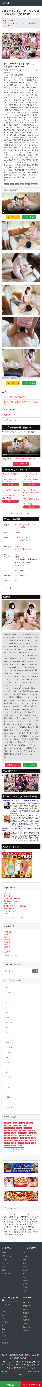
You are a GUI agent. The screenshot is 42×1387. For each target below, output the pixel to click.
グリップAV (19, 575)
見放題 (4, 1270)
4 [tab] (13, 793)
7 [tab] (23, 793)
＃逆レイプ (25, 1140)
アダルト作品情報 (10, 410)
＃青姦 (13, 1133)
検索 (35, 971)
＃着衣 (27, 1138)
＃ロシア (20, 1143)
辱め (7, 1012)
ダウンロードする (21, 463)
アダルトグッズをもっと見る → (21, 513)
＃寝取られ (30, 1123)
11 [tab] (35, 793)
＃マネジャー (28, 1128)
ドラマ (8, 1087)
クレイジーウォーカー (12, 898)
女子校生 (9, 1047)
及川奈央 (7, 952)
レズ (7, 1067)
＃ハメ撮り (29, 1135)
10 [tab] (32, 793)
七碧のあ (7, 947)
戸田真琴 (7, 944)
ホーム (4, 1253)
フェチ (8, 992)
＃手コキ (6, 1143)
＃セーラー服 (33, 1133)
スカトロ (9, 997)
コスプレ (9, 1077)
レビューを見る (29, 217)
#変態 (21, 184)
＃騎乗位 (33, 1140)
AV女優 (4, 1259)
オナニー (9, 1092)
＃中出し (6, 1130)
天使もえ (7, 942)
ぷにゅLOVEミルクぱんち (10, 495)
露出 (7, 1057)
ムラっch (7, 896)
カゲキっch (8, 893)
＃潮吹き (14, 1130)
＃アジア (6, 1145)
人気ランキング (7, 1256)
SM (7, 987)
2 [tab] (7, 793)
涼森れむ (7, 937)
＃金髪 (13, 1143)
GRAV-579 (18, 532)
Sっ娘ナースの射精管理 (9, 479)
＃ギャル (6, 1133)
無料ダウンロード (13, 765)
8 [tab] (26, 793)
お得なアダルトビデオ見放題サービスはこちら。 (19, 459)
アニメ (8, 1102)
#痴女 (12, 184)
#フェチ (27, 184)
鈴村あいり (8, 934)
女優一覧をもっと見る (12, 955)
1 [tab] (4, 793)
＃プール (6, 1135)
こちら (23, 565)
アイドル (9, 1022)
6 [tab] (19, 793)
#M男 (16, 184)
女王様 (8, 1037)
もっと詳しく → (13, 217)
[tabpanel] (9, 783)
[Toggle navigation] (37, 3)
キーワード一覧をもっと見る (14, 1149)
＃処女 (21, 1135)
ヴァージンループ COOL (30, 479)
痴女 (7, 1072)
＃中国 (34, 1143)
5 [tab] (16, 793)
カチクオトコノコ (10, 903)
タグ (3, 1267)
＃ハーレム (31, 1130)
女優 (7, 1062)
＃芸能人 (6, 1138)
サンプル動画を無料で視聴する (15, 397)
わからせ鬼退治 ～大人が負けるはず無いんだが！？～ (31, 499)
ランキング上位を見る (23, 549)
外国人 (8, 1097)
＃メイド (16, 1140)
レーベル (5, 1263)
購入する (10, 485)
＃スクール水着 (22, 1133)
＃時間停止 (7, 1123)
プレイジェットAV (18, 1371)
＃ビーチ (14, 1135)
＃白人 (20, 1145)
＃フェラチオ (16, 1125)
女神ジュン (8, 932)
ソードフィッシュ (10, 913)
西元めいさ (8, 949)
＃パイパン (22, 1130)
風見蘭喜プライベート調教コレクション (18, 906)
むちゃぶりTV (9, 911)
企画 (7, 1042)
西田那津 (7, 939)
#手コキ (6, 184)
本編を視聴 (10, 1385)
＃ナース (19, 1128)
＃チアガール (8, 1140)
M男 (16, 580)
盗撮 (7, 1017)
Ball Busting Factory (11, 901)
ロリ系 (8, 1052)
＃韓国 (27, 1143)
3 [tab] (10, 793)
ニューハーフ (10, 1082)
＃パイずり (7, 1125)
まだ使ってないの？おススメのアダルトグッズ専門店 (21, 403)
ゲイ (7, 1032)
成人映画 (9, 1107)
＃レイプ (21, 1123)
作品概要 (7, 415)
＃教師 (34, 1138)
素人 (7, 1027)
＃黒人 (13, 1145)
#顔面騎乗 (34, 184)
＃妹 (22, 1138)
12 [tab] (38, 793)
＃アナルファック (9, 1128)
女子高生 (26, 1280)
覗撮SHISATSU (9, 908)
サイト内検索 (6, 1273)
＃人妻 (25, 1125)
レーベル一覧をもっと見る (13, 917)
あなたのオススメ (10, 420)
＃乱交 (15, 1123)
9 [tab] (29, 793)
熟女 (7, 1007)
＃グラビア (15, 1138)
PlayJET (5, 3)
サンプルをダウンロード (31, 1385)
